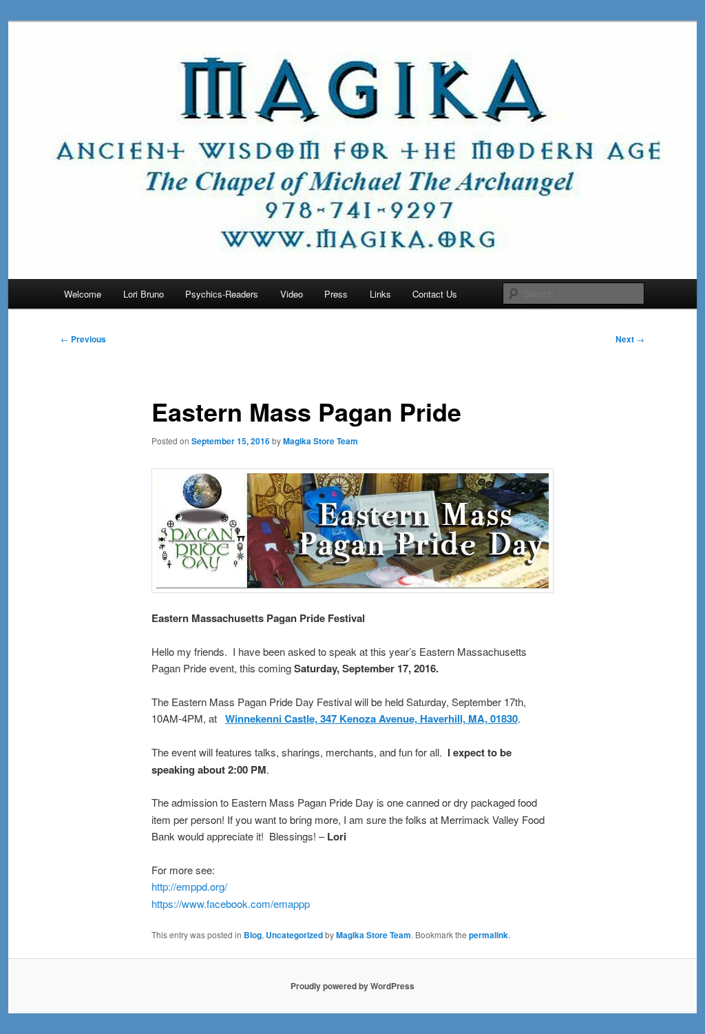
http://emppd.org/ (189, 886)
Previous (83, 339)
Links (380, 293)
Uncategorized (294, 935)
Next (629, 339)
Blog (253, 935)
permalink (488, 935)
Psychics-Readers (221, 293)
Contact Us (434, 293)
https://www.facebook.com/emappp (230, 903)
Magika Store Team (320, 441)
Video (291, 293)
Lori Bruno (143, 293)
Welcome (82, 293)
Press (336, 293)
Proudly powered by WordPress (352, 986)
